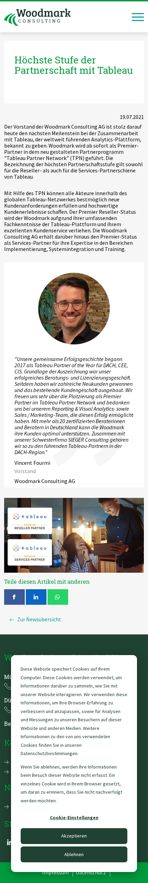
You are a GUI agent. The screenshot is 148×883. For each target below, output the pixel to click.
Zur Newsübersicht (39, 619)
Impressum (55, 872)
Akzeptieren (74, 836)
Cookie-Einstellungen (74, 817)
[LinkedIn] (36, 597)
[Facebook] (14, 597)
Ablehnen (74, 854)
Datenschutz (91, 872)
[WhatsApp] (57, 597)
